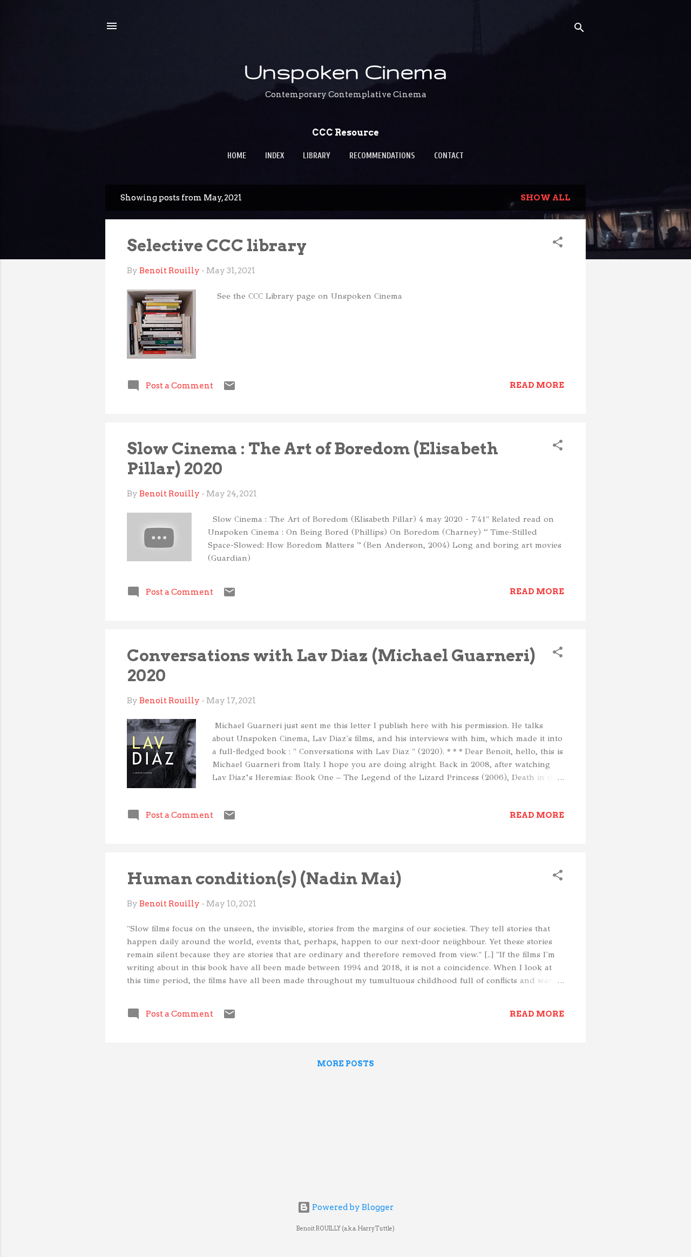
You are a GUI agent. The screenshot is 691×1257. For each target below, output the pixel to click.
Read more (537, 385)
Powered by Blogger (352, 1207)
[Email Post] (229, 389)
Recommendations (382, 155)
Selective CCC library (217, 245)
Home (236, 155)
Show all (545, 198)
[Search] (579, 29)
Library (316, 155)
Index (274, 155)
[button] (557, 244)
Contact (449, 155)
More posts (345, 1063)
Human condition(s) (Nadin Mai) (264, 878)
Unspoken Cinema (345, 71)
